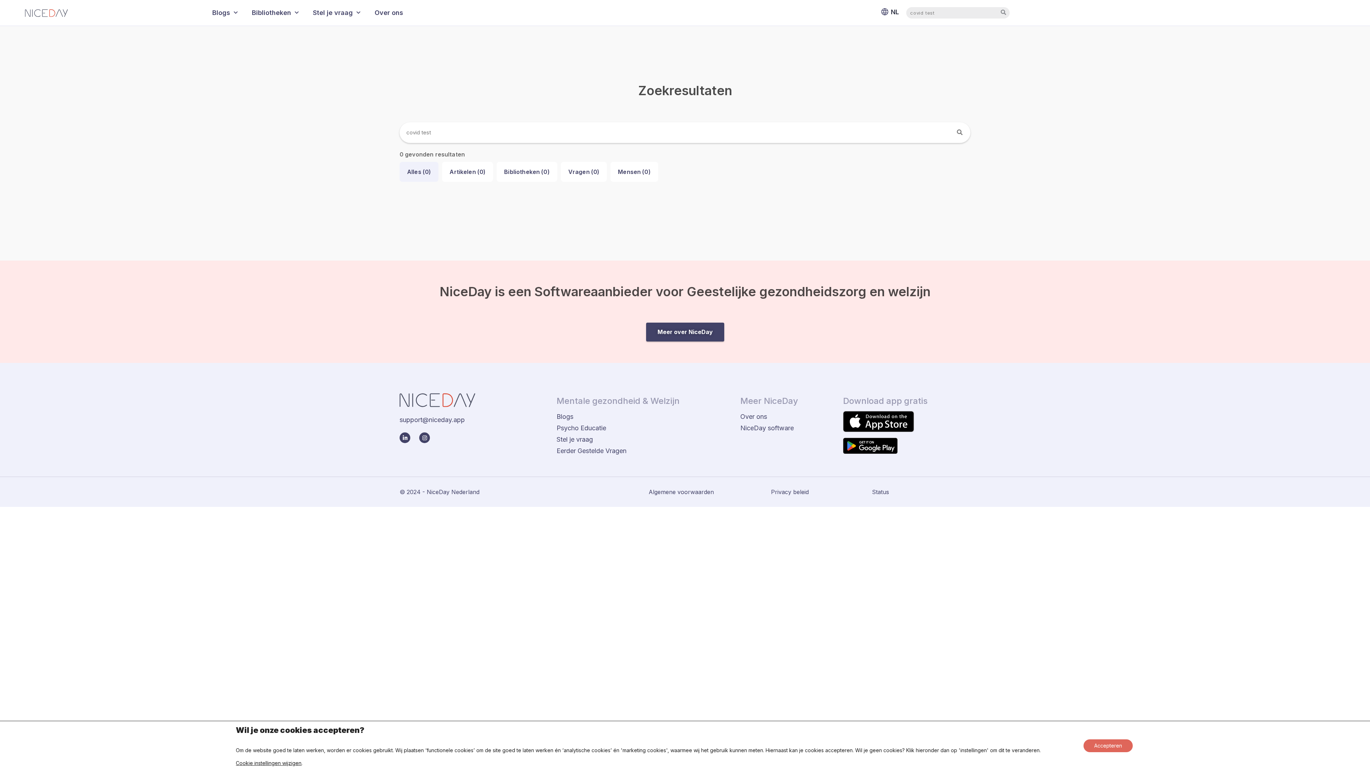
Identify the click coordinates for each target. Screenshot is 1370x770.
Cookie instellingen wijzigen (268, 763)
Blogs (221, 12)
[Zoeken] (960, 132)
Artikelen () (468, 171)
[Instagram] (424, 437)
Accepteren (1108, 746)
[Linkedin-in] (405, 437)
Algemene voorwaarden (681, 492)
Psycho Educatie (581, 428)
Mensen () (634, 171)
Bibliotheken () (526, 171)
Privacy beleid (790, 492)
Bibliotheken (271, 12)
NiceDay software (767, 428)
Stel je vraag (333, 12)
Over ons (389, 12)
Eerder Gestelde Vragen (591, 451)
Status (880, 492)
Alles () (419, 171)
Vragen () (584, 171)
